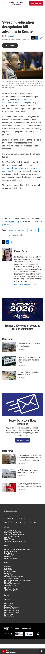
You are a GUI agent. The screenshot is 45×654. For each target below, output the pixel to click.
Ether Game (8, 570)
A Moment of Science (11, 578)
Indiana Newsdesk (10, 551)
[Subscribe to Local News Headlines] (22, 404)
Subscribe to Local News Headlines (22, 422)
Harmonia (7, 573)
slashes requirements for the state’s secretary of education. (19, 168)
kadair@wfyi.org (12, 221)
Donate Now (8, 603)
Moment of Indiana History (13, 577)
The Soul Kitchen (10, 591)
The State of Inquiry (11, 589)
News (6, 545)
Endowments (9, 614)
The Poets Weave (10, 585)
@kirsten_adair (8, 224)
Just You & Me (9, 575)
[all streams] (42, 651)
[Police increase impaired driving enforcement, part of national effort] (9, 361)
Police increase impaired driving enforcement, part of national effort (29, 359)
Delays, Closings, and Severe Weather (17, 549)
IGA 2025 (33, 230)
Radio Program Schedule (13, 533)
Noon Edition (8, 553)
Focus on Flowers (10, 571)
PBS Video (8, 538)
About (6, 527)
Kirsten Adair (9, 36)
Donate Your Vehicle (11, 609)
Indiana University (24, 519)
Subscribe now (22, 440)
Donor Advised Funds (11, 612)
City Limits (7, 556)
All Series (7, 566)
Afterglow (7, 568)
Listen (6, 562)
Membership (8, 605)
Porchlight (7, 587)
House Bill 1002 (20, 102)
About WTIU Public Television (14, 534)
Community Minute (11, 558)
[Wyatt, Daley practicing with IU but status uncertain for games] (9, 487)
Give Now (37, 3)
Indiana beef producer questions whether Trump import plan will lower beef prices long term (29, 457)
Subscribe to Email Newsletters (15, 541)
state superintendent (16, 235)
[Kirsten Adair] (7, 254)
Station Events (9, 540)
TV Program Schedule (12, 536)
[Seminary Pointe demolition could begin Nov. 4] (9, 375)
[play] (3, 651)
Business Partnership (11, 607)
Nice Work (7, 582)
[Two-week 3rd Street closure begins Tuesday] (9, 347)
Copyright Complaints (10, 521)
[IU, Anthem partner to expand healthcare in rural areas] (9, 473)
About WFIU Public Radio (12, 531)
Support (7, 599)
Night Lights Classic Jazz (12, 584)
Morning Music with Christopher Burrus (17, 580)
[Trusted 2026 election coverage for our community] (22, 309)
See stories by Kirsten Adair (25, 284)
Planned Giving (9, 616)
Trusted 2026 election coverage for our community (22, 327)
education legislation (16, 230)
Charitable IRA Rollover (12, 611)
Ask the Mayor (9, 555)
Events (6, 595)
